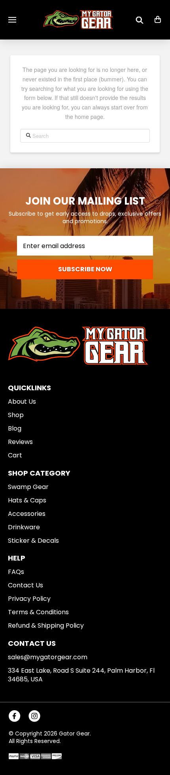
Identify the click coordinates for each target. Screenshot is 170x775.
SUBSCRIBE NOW (85, 269)
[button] (12, 19)
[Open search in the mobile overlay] (140, 20)
